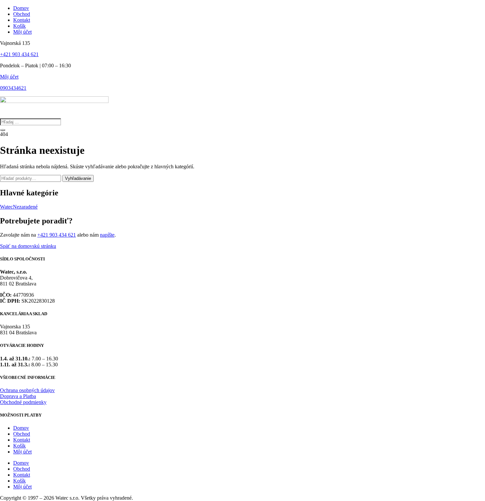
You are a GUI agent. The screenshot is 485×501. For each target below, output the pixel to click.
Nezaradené (25, 207)
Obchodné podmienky (23, 402)
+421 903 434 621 (19, 54)
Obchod (21, 434)
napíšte (107, 235)
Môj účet (9, 77)
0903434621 (13, 88)
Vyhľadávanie (78, 178)
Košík (19, 446)
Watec (6, 207)
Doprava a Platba (18, 396)
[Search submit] (2, 130)
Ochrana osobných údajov (27, 390)
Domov (21, 428)
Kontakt (21, 440)
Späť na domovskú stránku (28, 246)
